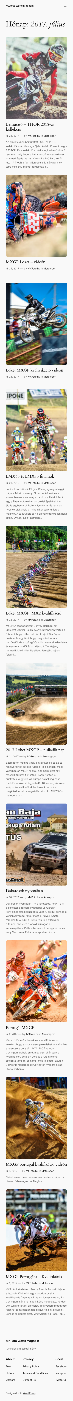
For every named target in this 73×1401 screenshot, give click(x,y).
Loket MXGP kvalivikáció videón (34, 370)
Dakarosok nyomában (24, 890)
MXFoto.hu (34, 135)
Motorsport (50, 135)
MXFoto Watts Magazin (20, 5)
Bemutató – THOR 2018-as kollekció (30, 127)
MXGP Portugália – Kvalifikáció (34, 1276)
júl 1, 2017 (11, 1170)
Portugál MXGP (20, 1027)
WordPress (29, 1393)
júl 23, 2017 (12, 376)
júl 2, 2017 (12, 1034)
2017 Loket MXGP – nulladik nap (35, 749)
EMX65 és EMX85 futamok (30, 476)
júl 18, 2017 (12, 897)
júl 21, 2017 (12, 756)
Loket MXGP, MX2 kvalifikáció (33, 613)
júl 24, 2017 (12, 135)
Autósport (49, 897)
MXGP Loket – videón (25, 262)
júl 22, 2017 (12, 619)
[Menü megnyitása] (65, 6)
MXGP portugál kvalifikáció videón (36, 1164)
